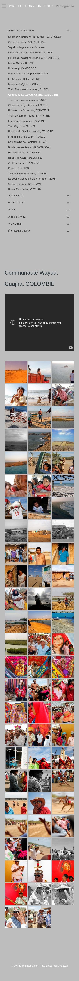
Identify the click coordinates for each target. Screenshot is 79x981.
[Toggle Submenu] (68, 30)
